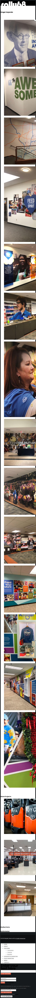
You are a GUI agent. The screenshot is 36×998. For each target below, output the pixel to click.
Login (2, 982)
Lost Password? (9, 982)
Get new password (6, 992)
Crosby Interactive (20, 938)
